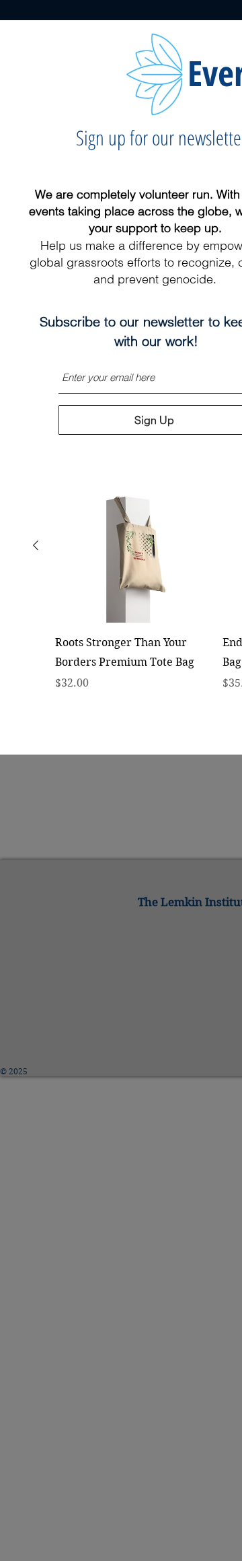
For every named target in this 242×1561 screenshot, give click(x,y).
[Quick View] (132, 546)
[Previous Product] (36, 545)
